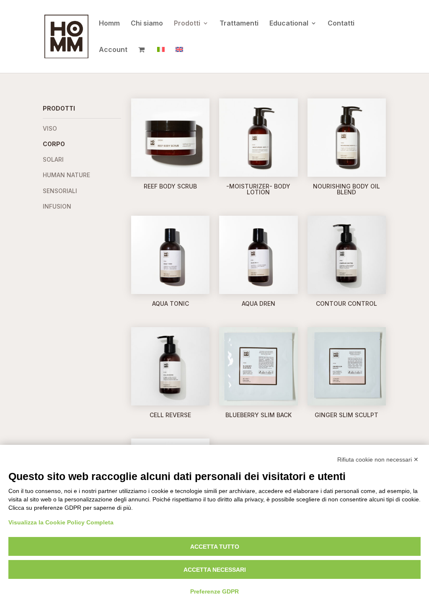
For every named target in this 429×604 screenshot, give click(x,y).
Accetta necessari (214, 569)
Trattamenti (239, 23)
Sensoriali (60, 190)
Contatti (341, 23)
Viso (50, 128)
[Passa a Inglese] (179, 59)
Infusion (57, 206)
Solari (53, 159)
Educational (288, 23)
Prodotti (187, 23)
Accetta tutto (214, 546)
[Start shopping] (142, 59)
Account (113, 50)
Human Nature (66, 174)
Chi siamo (147, 23)
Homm (109, 23)
